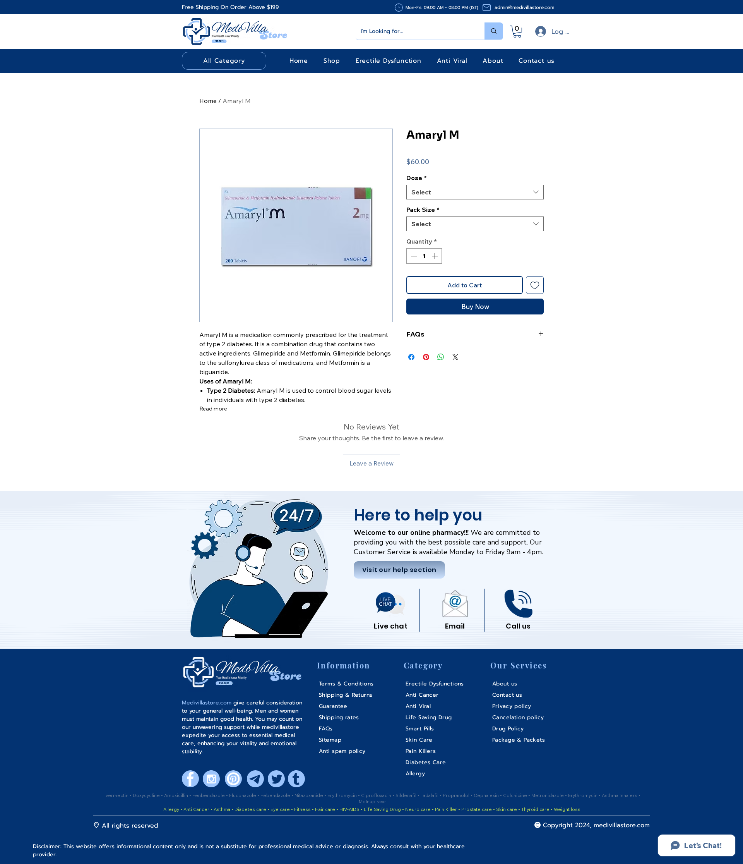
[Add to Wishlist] (535, 285)
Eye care (279, 809)
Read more (213, 408)
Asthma (222, 809)
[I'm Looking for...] (493, 31)
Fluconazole (243, 795)
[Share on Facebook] (411, 357)
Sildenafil (406, 795)
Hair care (325, 809)
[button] (517, 32)
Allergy (171, 809)
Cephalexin (487, 795)
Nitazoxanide (309, 795)
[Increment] (435, 256)
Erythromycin (342, 795)
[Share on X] (455, 357)
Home (208, 101)
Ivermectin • (118, 795)
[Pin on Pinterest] (426, 357)
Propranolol (457, 795)
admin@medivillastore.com (524, 7)
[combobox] (475, 192)
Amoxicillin (176, 795)
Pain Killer (445, 809)
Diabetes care (249, 809)
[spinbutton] (424, 256)
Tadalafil (430, 795)
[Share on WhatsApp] (440, 357)
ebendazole (277, 795)
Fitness (302, 809)
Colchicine (515, 795)
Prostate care (477, 809)
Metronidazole (548, 795)
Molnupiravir (372, 801)
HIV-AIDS (349, 809)
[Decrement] (412, 256)
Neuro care (417, 809)
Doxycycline (146, 795)
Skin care (507, 809)
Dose (416, 178)
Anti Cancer (197, 809)
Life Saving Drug (382, 809)
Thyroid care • (537, 809)
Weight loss (567, 809)
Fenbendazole (209, 795)
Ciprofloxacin (376, 795)
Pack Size (423, 209)
